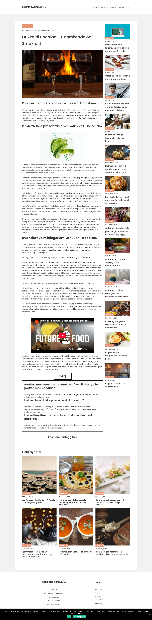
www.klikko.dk (56, 604)
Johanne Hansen (47, 30)
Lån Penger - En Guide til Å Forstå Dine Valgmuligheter (38, 501)
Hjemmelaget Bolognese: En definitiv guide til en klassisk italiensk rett (72, 502)
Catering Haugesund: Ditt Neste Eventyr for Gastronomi (116, 324)
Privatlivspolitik (79, 617)
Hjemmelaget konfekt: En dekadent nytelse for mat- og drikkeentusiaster (37, 554)
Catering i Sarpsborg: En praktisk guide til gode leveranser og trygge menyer (117, 231)
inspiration (109, 38)
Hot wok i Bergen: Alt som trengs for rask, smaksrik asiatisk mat (116, 169)
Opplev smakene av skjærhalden (115, 385)
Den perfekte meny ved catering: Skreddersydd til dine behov (117, 200)
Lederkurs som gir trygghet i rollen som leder (115, 138)
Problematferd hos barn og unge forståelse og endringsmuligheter (117, 107)
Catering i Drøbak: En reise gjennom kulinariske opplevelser (116, 293)
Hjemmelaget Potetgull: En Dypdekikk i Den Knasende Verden (112, 553)
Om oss (104, 7)
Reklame (95, 7)
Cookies (113, 7)
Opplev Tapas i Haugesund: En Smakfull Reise (117, 355)
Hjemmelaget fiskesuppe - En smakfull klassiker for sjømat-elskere (110, 502)
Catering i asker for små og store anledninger (117, 77)
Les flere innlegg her (62, 437)
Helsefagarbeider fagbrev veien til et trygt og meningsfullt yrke (117, 47)
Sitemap (98, 603)
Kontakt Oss (124, 7)
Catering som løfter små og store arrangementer (115, 262)
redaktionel (27, 26)
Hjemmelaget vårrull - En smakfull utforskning (75, 553)
